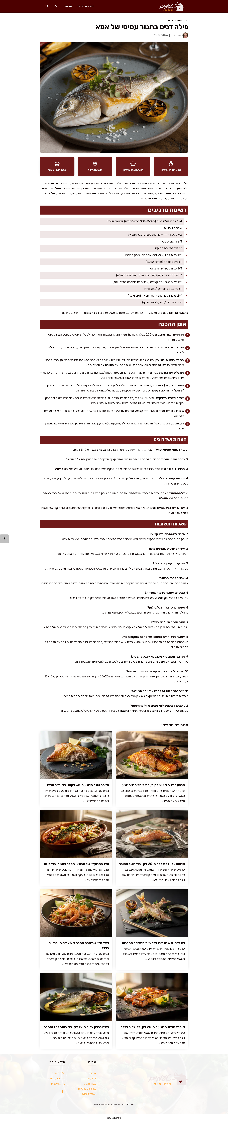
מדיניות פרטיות (87, 1088)
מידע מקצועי (57, 1083)
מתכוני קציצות (56, 1078)
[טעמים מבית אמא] (170, 6)
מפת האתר (89, 1083)
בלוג (55, 6)
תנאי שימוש (89, 1094)
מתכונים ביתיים (85, 6)
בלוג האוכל (58, 1073)
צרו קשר (91, 1078)
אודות (92, 1073)
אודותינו (67, 6)
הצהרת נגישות (114, 1118)
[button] (47, 6)
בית (186, 20)
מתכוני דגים (175, 20)
